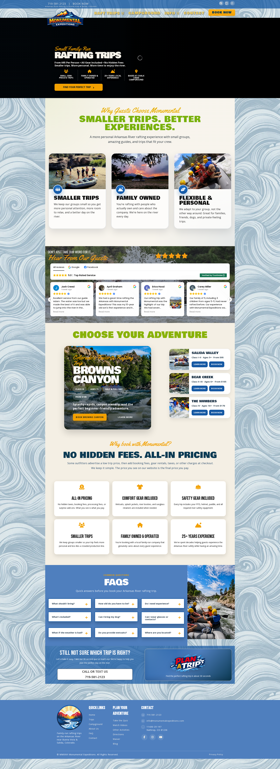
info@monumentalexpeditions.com (165, 720)
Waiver (116, 739)
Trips (91, 719)
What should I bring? (63, 603)
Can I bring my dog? (109, 616)
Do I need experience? (157, 603)
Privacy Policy (216, 754)
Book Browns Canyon (90, 417)
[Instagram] (232, 3)
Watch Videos (120, 725)
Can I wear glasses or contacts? (156, 618)
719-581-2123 (154, 714)
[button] (74, 267)
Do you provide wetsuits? (112, 632)
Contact (93, 738)
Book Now (216, 364)
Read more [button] (58, 312)
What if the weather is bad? (67, 632)
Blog (115, 743)
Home (92, 714)
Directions (118, 734)
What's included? (61, 616)
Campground (96, 724)
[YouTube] (227, 3)
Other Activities (121, 729)
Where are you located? (158, 632)
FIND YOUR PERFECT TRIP (78, 87)
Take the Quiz (120, 720)
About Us (94, 728)
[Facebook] (221, 3)
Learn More (125, 417)
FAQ (91, 733)
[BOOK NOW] (220, 7)
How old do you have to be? (113, 603)
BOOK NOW (81, 3)
